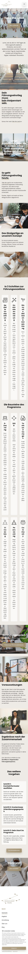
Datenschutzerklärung (6, 951)
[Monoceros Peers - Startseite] (6, 4)
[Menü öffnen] (24, 4)
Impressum (15, 951)
